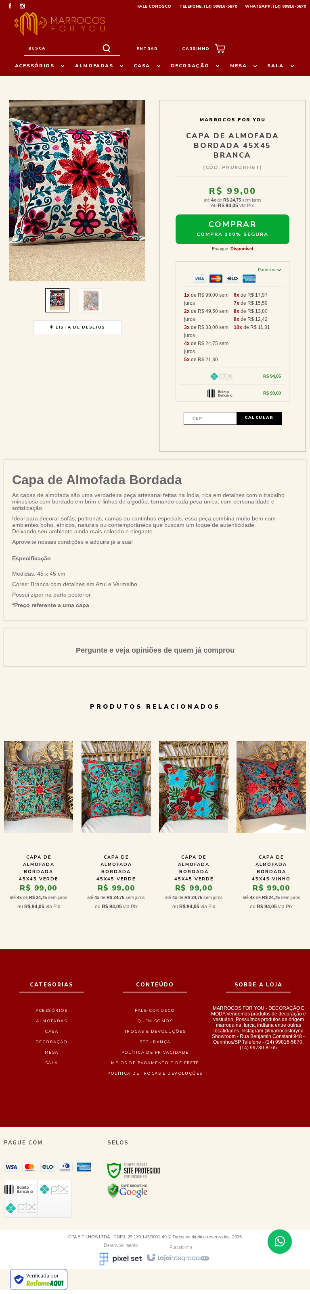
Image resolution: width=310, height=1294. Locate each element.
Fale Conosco (154, 6)
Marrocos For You (232, 120)
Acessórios (52, 1010)
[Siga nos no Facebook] (10, 7)
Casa (51, 1031)
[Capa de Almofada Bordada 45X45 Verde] (116, 822)
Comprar (232, 224)
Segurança (155, 1042)
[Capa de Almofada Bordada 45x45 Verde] (38, 822)
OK (259, 418)
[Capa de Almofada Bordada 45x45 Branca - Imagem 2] (91, 300)
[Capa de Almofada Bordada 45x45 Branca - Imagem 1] (57, 300)
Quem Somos (155, 1021)
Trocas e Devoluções (155, 1031)
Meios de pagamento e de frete (155, 1063)
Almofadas (51, 1021)
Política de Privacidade (155, 1052)
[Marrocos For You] (59, 24)
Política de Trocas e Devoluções (154, 1073)
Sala (51, 1063)
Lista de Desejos (79, 327)
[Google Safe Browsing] (127, 1190)
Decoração (52, 1042)
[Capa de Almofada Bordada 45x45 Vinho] (271, 822)
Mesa (52, 1052)
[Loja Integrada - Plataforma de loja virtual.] (177, 1257)
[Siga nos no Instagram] (22, 7)
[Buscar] (106, 48)
